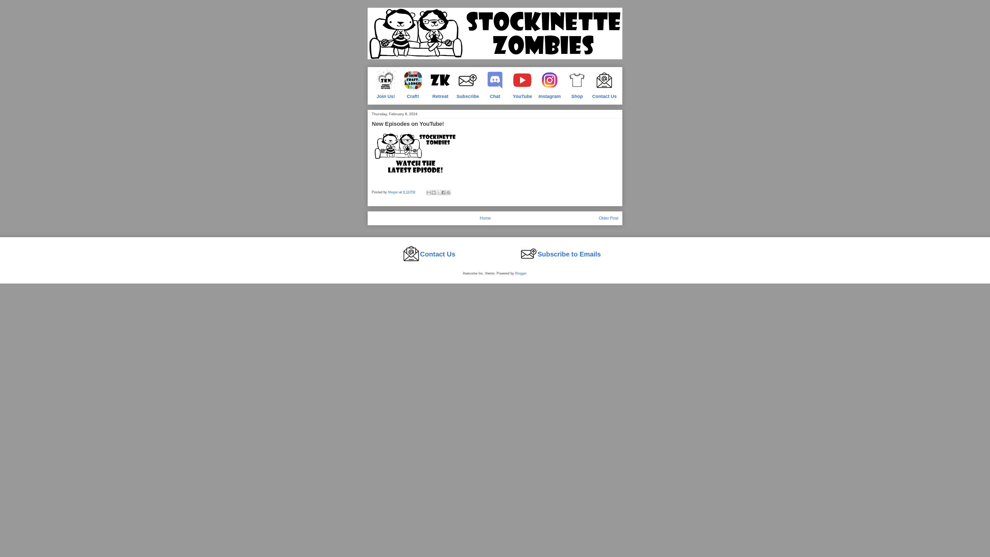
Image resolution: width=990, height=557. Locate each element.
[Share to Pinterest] (448, 192)
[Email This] (428, 192)
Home (485, 218)
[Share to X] (438, 192)
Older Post (608, 218)
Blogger (520, 273)
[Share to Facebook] (443, 192)
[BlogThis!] (433, 192)
